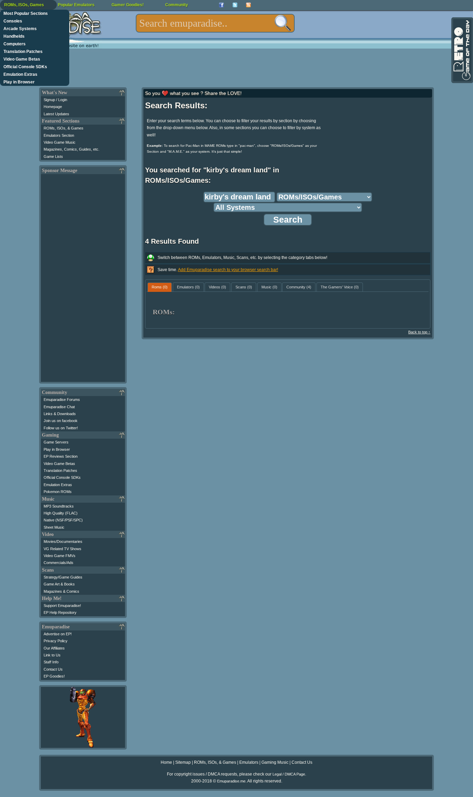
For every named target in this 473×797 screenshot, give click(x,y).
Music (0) (269, 287)
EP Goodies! (54, 676)
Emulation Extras (20, 74)
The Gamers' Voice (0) (340, 287)
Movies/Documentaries (63, 541)
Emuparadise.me (231, 781)
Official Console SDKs (25, 66)
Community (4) (298, 287)
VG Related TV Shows (62, 549)
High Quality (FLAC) (61, 513)
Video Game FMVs (59, 556)
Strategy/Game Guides (63, 577)
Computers (14, 44)
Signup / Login (55, 100)
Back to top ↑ (419, 332)
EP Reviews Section (61, 456)
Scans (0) (243, 287)
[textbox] (215, 23)
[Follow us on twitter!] (235, 5)
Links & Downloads (60, 414)
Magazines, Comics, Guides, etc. (71, 149)
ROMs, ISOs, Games (24, 4)
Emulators (248, 762)
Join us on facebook (61, 421)
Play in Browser (19, 82)
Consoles (12, 21)
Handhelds (14, 36)
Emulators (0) (188, 287)
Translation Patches (23, 51)
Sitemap (183, 762)
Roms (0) (160, 287)
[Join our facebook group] (221, 5)
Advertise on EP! (58, 634)
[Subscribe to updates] (248, 5)
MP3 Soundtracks (59, 506)
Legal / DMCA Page (289, 774)
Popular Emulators (76, 4)
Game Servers (56, 442)
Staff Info (51, 662)
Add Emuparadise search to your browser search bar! (228, 269)
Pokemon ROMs (58, 492)
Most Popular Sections (25, 13)
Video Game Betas (21, 59)
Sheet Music (54, 527)
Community (176, 4)
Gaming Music (274, 762)
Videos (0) (217, 287)
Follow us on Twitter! (61, 428)
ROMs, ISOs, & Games (63, 128)
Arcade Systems (20, 28)
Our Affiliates (54, 648)
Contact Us (53, 669)
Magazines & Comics (61, 591)
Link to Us (52, 655)
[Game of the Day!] (461, 50)
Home (166, 762)
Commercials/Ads (58, 563)
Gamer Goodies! (127, 4)
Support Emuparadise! (62, 605)
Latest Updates (56, 114)
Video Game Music (59, 142)
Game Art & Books (59, 584)
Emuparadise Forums (62, 399)
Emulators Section (59, 135)
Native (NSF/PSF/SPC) (63, 520)
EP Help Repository (60, 612)
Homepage (53, 107)
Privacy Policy (56, 641)
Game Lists (53, 156)
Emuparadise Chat (59, 407)
